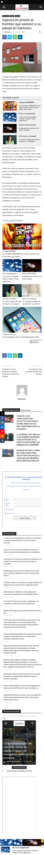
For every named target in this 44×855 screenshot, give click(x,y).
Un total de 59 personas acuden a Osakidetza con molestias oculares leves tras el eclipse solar (21, 602)
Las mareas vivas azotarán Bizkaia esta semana (34, 371)
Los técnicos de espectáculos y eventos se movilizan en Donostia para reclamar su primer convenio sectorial (22, 540)
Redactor (8, 32)
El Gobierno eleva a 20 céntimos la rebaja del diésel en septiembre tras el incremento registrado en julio (23, 584)
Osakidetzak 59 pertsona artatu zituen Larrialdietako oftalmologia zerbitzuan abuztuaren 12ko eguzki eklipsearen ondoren (22, 697)
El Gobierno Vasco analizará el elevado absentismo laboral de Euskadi (10, 372)
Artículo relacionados (11, 410)
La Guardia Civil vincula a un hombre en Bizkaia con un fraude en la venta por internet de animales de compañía (28, 439)
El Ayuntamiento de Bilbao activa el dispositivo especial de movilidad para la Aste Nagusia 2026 (21, 593)
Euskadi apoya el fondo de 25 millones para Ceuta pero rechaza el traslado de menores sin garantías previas (28, 455)
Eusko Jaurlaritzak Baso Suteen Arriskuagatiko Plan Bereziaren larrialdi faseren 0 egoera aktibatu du (22, 687)
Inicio (4, 12)
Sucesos (17, 16)
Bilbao (12, 16)
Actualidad (11, 12)
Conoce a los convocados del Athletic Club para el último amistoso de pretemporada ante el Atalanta (22, 551)
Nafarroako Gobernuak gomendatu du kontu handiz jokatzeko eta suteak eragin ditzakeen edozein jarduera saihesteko (22, 676)
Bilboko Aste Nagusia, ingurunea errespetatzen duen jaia (22, 612)
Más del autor (26, 410)
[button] (41, 7)
